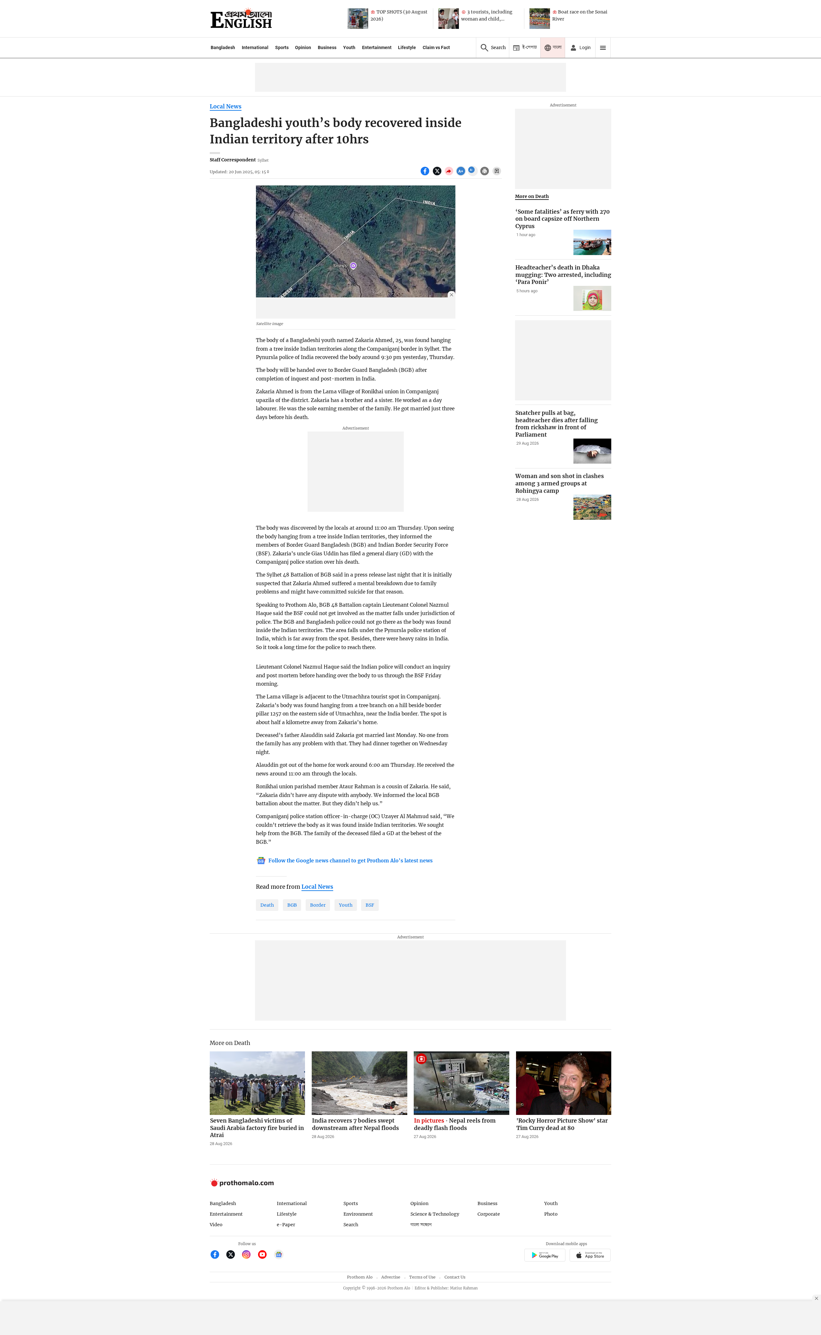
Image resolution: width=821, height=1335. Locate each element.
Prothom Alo (360, 1277)
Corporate (489, 1214)
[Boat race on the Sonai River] (539, 18)
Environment (358, 1214)
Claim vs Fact (436, 47)
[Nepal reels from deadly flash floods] (461, 1083)
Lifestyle (407, 47)
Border (318, 905)
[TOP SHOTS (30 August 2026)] (358, 18)
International (255, 47)
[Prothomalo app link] (545, 1256)
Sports (282, 47)
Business (327, 47)
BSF (370, 905)
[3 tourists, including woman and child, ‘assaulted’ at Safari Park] (448, 18)
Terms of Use (422, 1277)
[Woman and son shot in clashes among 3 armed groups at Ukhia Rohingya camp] (592, 507)
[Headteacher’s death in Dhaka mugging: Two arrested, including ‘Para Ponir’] (592, 298)
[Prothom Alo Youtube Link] (265, 1255)
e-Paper (286, 1225)
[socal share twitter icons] (438, 174)
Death (267, 905)
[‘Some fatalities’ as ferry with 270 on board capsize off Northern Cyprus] (592, 242)
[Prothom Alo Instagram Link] (249, 1255)
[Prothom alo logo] (242, 1185)
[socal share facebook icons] (426, 174)
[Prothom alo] (241, 18)
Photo (551, 1214)
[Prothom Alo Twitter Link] (233, 1255)
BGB (292, 905)
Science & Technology (434, 1214)
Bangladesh (223, 47)
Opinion (303, 47)
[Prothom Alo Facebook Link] (217, 1255)
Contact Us (454, 1277)
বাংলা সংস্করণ (421, 1225)
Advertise (390, 1277)
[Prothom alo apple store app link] (590, 1256)
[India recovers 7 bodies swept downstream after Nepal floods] (359, 1083)
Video (216, 1225)
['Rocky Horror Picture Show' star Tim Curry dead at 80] (564, 1083)
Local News (225, 106)
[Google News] (278, 1255)
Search (350, 1225)
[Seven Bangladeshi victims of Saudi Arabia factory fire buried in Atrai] (257, 1083)
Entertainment (377, 47)
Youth (349, 47)
